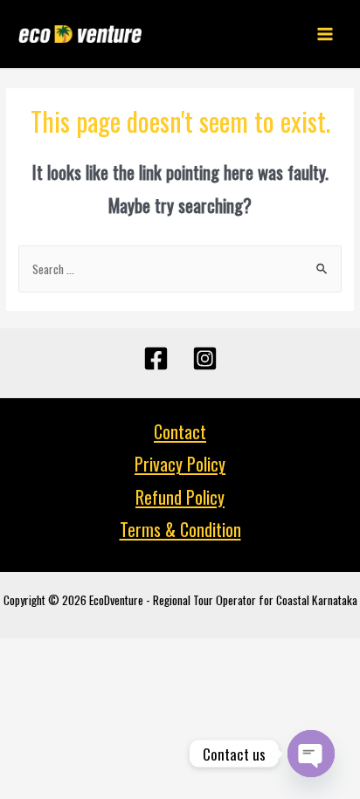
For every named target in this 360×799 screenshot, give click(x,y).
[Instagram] (205, 358)
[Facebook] (156, 358)
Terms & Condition (180, 529)
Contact (180, 431)
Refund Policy (180, 497)
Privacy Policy (180, 464)
